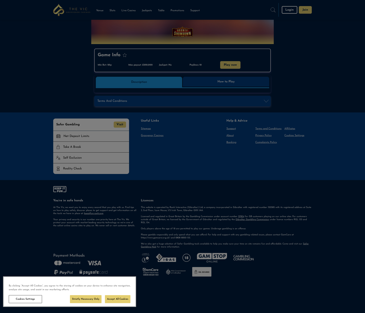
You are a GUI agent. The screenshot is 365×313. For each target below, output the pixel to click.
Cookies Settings (25, 299)
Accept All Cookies (117, 299)
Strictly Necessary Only (85, 299)
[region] (69, 291)
